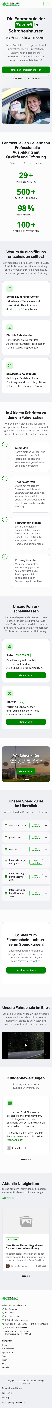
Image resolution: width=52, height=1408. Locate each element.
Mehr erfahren (26, 675)
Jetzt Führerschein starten (26, 69)
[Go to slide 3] (28, 1159)
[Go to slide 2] (28, 779)
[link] (10, 4)
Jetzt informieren (26, 970)
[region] (26, 1045)
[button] (26, 1045)
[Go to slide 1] (25, 779)
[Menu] (46, 4)
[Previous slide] (5, 764)
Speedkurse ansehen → (26, 78)
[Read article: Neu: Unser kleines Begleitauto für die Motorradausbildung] (26, 1221)
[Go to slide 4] (30, 1159)
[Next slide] (46, 764)
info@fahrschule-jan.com (16, 1320)
